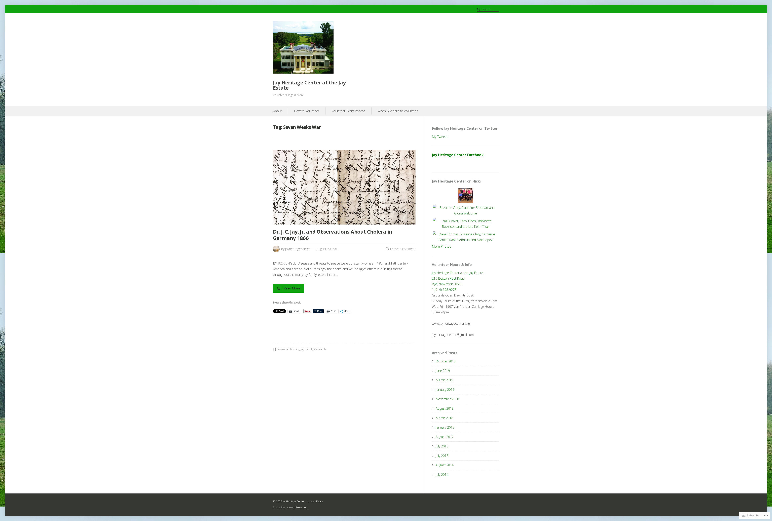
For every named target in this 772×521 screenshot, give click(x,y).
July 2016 (442, 446)
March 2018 (444, 418)
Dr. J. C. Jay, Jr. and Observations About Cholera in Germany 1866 (332, 235)
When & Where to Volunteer (398, 111)
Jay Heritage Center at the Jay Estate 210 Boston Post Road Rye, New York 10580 (457, 278)
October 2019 (446, 361)
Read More (286, 289)
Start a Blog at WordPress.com (290, 507)
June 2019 (443, 370)
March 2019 (444, 380)
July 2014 (442, 474)
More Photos (441, 246)
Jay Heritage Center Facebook (458, 154)
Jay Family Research (313, 349)
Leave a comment (403, 249)
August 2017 (445, 437)
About (277, 111)
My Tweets (440, 136)
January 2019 (445, 389)
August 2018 (445, 408)
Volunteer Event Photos (348, 111)
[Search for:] (488, 9)
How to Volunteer (306, 111)
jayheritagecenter (297, 249)
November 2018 (447, 399)
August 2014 (445, 465)
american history (288, 349)
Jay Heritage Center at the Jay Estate (309, 85)
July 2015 (442, 455)
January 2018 (445, 427)
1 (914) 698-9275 (444, 289)
